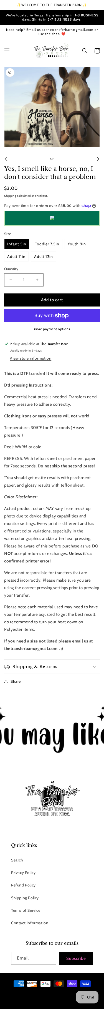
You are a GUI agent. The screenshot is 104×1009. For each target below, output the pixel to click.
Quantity (11, 268)
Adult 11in (16, 256)
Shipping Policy (25, 897)
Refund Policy (23, 885)
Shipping (10, 196)
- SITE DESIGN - (65, 993)
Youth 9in (77, 243)
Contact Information (29, 922)
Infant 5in (16, 243)
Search (17, 860)
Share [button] (16, 681)
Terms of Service (25, 910)
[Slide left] (6, 159)
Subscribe (76, 958)
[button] (7, 51)
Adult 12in (43, 256)
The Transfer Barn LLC (39, 993)
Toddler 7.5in (47, 243)
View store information (30, 358)
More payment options (52, 329)
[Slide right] (98, 159)
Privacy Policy (23, 872)
